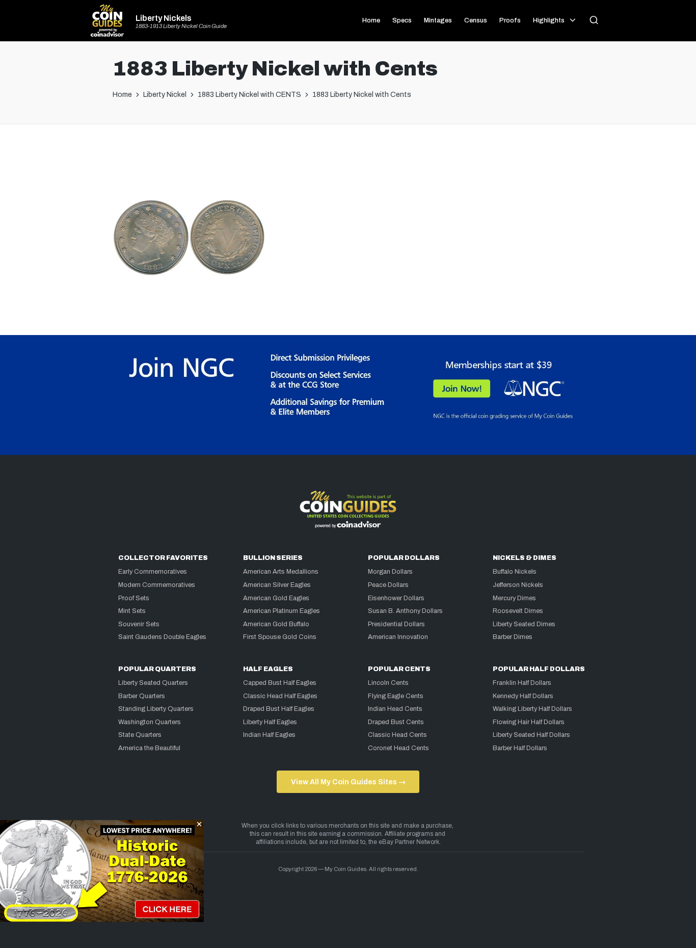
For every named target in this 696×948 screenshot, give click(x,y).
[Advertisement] (348, 166)
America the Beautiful (149, 748)
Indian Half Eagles (269, 734)
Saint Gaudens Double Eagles (162, 636)
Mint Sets (132, 610)
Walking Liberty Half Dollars (532, 708)
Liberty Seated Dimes (524, 624)
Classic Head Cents (397, 734)
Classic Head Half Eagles (280, 696)
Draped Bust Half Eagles (278, 708)
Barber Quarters (141, 696)
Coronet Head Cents (398, 748)
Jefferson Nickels (518, 584)
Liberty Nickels (164, 18)
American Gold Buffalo (276, 624)
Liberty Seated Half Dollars (531, 734)
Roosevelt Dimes (518, 610)
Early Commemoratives (152, 571)
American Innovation (398, 636)
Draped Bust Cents (396, 722)
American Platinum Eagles (281, 610)
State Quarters (140, 734)
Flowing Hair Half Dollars (529, 722)
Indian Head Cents (395, 708)
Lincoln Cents (388, 682)
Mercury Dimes (514, 598)
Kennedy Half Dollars (523, 696)
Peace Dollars (388, 584)
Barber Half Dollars (520, 748)
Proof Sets (133, 598)
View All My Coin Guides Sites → (348, 782)
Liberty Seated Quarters (153, 682)
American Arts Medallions (280, 571)
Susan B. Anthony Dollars (405, 610)
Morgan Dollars (390, 571)
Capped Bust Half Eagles (279, 682)
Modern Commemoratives (156, 584)
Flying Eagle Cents (395, 696)
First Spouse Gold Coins (279, 636)
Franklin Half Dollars (522, 682)
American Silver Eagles (277, 584)
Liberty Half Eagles (270, 722)
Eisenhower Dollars (396, 598)
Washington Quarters (149, 722)
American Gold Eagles (276, 598)
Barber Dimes (512, 636)
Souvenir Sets (138, 624)
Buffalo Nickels (515, 571)
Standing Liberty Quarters (156, 708)
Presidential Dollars (396, 624)
